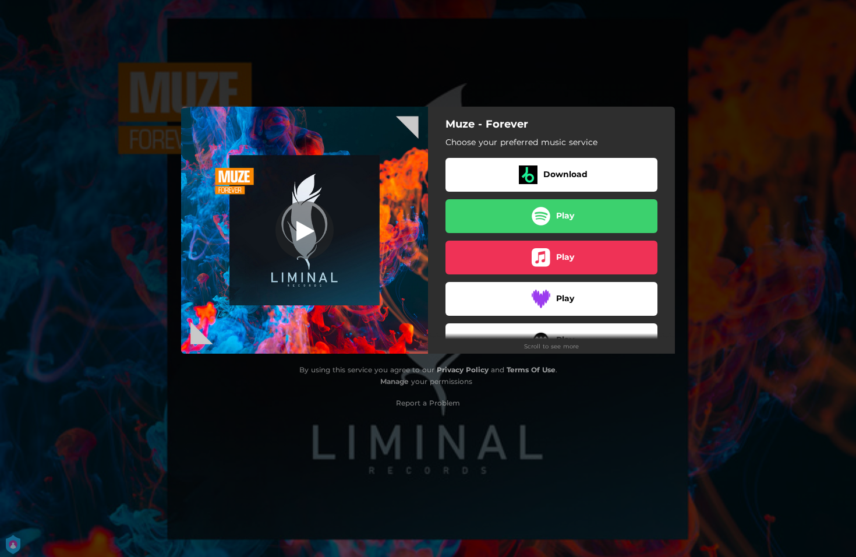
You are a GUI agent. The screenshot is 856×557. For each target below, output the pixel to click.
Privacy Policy (463, 369)
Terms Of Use (531, 369)
